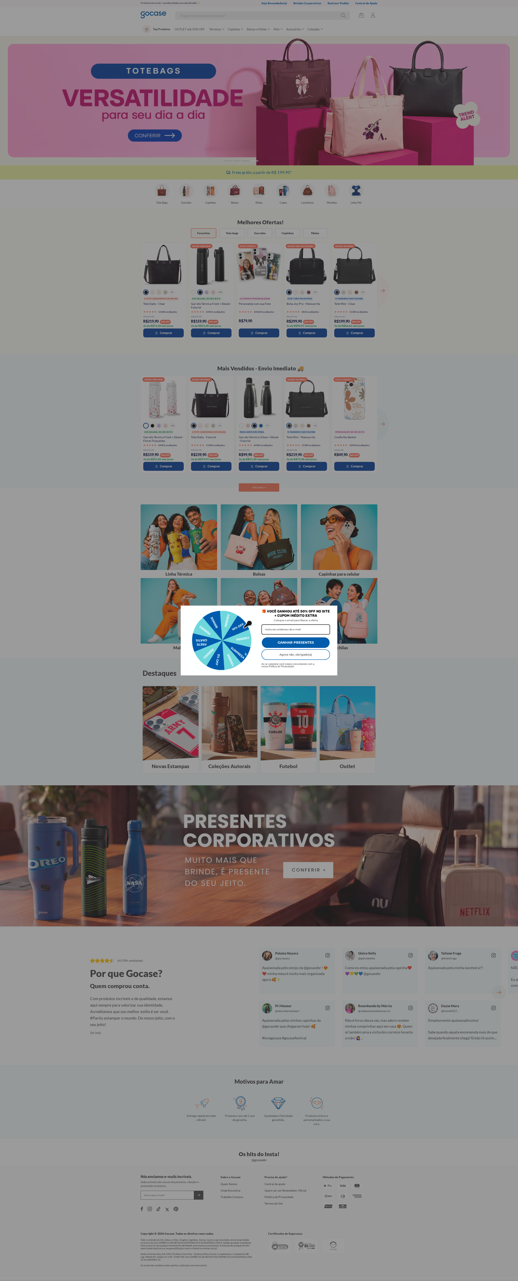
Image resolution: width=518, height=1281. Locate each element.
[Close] (332, 610)
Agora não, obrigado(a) (295, 654)
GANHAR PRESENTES (296, 642)
